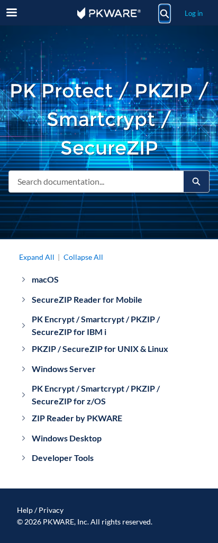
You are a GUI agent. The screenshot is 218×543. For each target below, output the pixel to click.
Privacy (51, 509)
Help (25, 509)
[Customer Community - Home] (109, 13)
